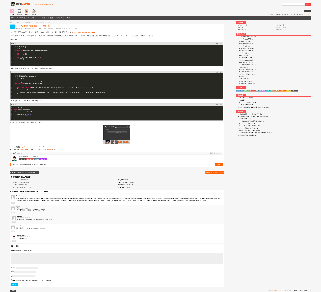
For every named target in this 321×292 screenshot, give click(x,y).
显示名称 (13, 267)
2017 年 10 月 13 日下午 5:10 (23, 217)
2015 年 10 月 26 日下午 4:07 (23, 236)
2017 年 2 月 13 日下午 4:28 (22, 208)
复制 (217, 43)
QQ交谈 (30, 159)
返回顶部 (13, 290)
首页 (12, 18)
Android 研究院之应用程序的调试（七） (248, 128)
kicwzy (18, 225)
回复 (13, 203)
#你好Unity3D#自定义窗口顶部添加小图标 (249, 125)
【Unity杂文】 (242, 76)
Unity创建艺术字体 (123, 180)
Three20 (283, 90)
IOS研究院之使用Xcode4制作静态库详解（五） (250, 114)
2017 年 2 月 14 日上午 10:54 (22, 197)
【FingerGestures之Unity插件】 (246, 50)
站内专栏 (23, 159)
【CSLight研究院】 (243, 46)
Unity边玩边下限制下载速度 (20, 185)
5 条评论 (51, 28)
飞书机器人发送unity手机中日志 (21, 182)
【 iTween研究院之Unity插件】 (246, 36)
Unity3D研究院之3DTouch (244, 118)
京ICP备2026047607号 (280, 290)
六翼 (17, 195)
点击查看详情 (307, 14)
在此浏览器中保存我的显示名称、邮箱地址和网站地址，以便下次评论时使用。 (32, 280)
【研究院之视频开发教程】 (245, 81)
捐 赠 (218, 164)
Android (247, 90)
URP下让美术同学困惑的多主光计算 (22, 187)
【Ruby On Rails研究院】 (244, 62)
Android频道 (41, 18)
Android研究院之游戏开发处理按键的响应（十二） (251, 121)
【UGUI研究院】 (242, 67)
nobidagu (19, 216)
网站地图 (271, 290)
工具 (258, 90)
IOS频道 (50, 18)
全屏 (221, 43)
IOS (263, 90)
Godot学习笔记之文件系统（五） (246, 104)
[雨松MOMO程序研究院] (20, 5)
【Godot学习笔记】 (243, 53)
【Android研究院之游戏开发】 (246, 41)
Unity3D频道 (21, 18)
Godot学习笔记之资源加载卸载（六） (247, 102)
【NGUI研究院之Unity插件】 (245, 57)
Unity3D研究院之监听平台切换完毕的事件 (249, 130)
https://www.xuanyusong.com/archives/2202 (83, 32)
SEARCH (308, 4)
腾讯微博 (36, 159)
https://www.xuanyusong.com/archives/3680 (32, 147)
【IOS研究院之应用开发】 (245, 55)
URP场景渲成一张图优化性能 (125, 185)
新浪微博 (44, 159)
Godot (289, 90)
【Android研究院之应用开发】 (246, 39)
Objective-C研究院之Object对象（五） (247, 135)
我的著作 (59, 18)
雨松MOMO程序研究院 (45, 149)
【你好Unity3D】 (242, 78)
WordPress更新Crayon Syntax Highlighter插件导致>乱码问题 (253, 116)
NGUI (268, 90)
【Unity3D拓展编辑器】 (25, 22)
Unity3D (12, 169)
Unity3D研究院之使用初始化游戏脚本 (214, 172)
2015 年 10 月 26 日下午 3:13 (22, 227)
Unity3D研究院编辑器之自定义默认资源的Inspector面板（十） (24, 172)
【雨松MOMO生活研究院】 (245, 83)
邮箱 (12, 272)
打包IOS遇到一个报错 (124, 187)
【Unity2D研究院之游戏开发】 (246, 69)
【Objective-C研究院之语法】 (245, 60)
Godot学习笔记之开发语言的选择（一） (248, 123)
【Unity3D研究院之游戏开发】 (246, 74)
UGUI (253, 90)
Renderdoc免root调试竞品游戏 (20, 180)
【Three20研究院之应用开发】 (246, 64)
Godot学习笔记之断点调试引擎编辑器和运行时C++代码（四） (254, 107)
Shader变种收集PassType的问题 (126, 182)
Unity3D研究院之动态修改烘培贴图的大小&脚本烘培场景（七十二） (256, 132)
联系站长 (68, 18)
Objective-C (275, 90)
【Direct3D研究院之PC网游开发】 (247, 48)
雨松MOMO (19, 28)
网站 (12, 276)
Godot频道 (31, 18)
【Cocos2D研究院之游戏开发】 (246, 43)
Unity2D (295, 90)
